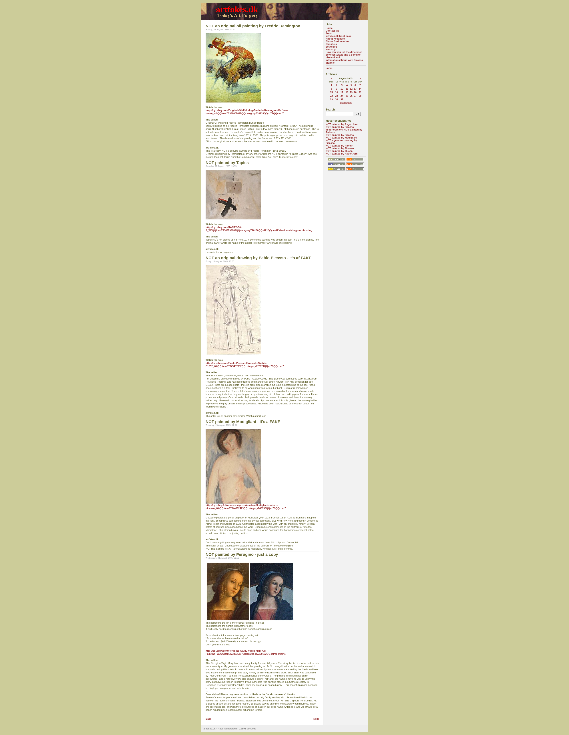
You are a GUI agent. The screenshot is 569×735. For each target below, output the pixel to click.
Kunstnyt (331, 49)
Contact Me (332, 30)
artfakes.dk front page (338, 36)
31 (342, 99)
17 (342, 92)
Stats (329, 33)
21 (360, 92)
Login (329, 68)
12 (351, 88)
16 (336, 92)
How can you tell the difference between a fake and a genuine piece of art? (344, 55)
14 (360, 88)
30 (336, 99)
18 (347, 92)
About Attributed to (337, 41)
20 (355, 92)
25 (347, 95)
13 (355, 88)
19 (351, 92)
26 (351, 95)
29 (331, 99)
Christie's (331, 44)
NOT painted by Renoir (339, 145)
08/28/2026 (346, 103)
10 (342, 88)
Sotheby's (331, 46)
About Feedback (335, 38)
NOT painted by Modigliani (341, 137)
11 (347, 88)
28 (360, 95)
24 (342, 95)
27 (355, 95)
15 (331, 92)
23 (336, 95)
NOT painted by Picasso (340, 127)
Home (329, 28)
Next (316, 718)
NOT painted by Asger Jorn (342, 124)
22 (331, 95)
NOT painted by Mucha (339, 151)
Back (208, 718)
